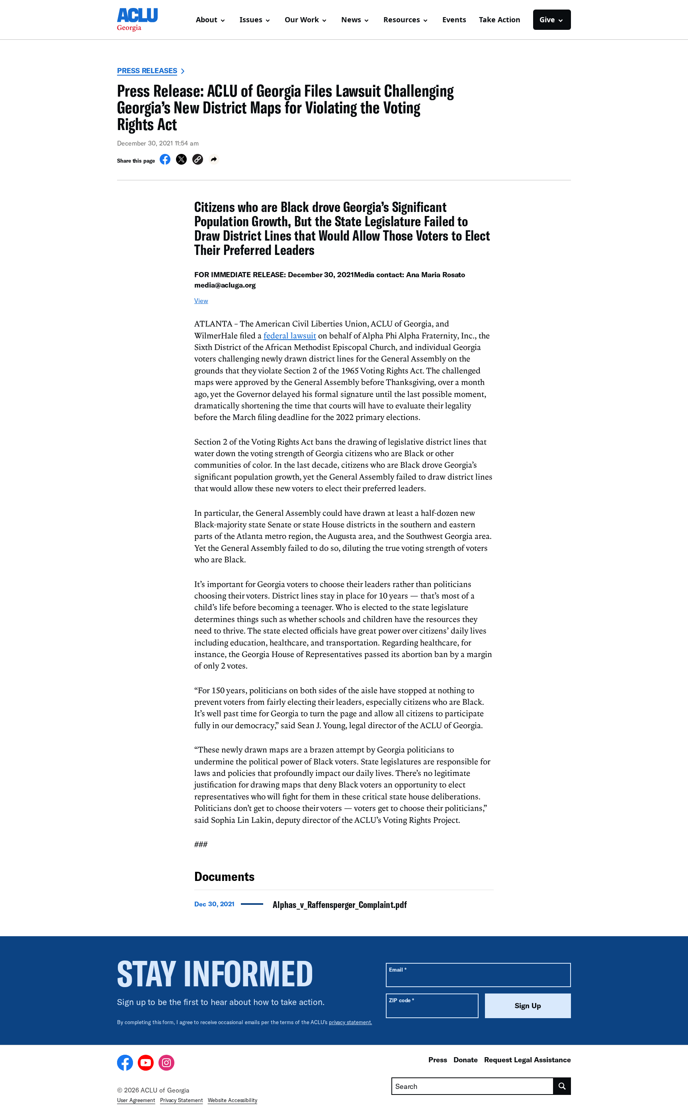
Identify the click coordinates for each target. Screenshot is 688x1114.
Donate (465, 1059)
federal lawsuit (290, 335)
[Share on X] (181, 162)
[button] (197, 160)
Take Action (499, 19)
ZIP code (401, 1000)
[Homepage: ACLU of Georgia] (145, 20)
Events (454, 19)
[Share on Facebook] (165, 162)
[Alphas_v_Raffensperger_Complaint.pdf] (344, 907)
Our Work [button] (302, 19)
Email (397, 969)
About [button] (206, 19)
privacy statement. (350, 1022)
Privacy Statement (181, 1100)
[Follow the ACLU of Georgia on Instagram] (166, 1064)
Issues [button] (251, 19)
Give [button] (547, 19)
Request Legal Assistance (527, 1059)
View (201, 300)
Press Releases (147, 70)
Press (437, 1059)
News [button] (351, 19)
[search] (562, 1086)
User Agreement (136, 1100)
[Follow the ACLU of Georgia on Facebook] (125, 1064)
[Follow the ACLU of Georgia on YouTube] (146, 1064)
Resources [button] (401, 19)
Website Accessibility (232, 1100)
